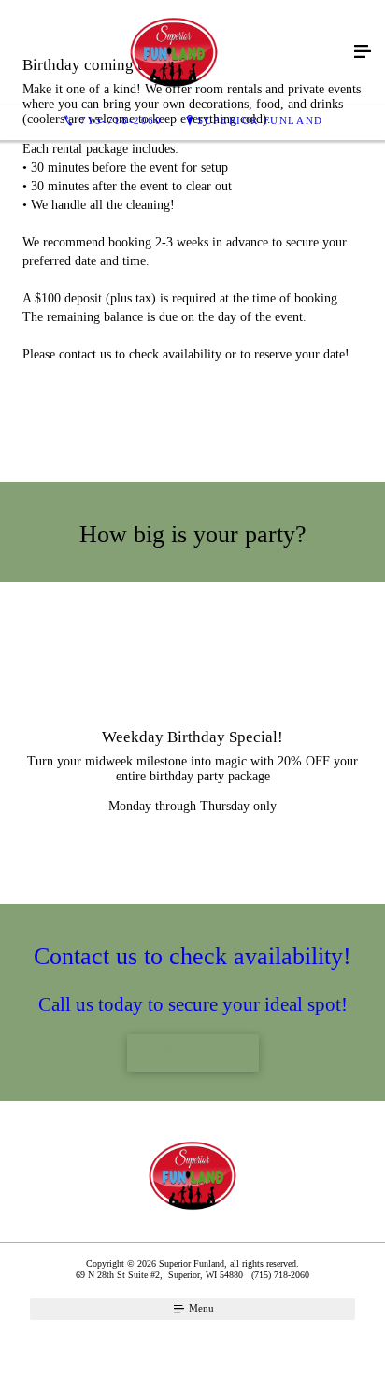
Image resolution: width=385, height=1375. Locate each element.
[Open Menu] (362, 52)
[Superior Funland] (173, 52)
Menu (200, 1307)
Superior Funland (260, 120)
